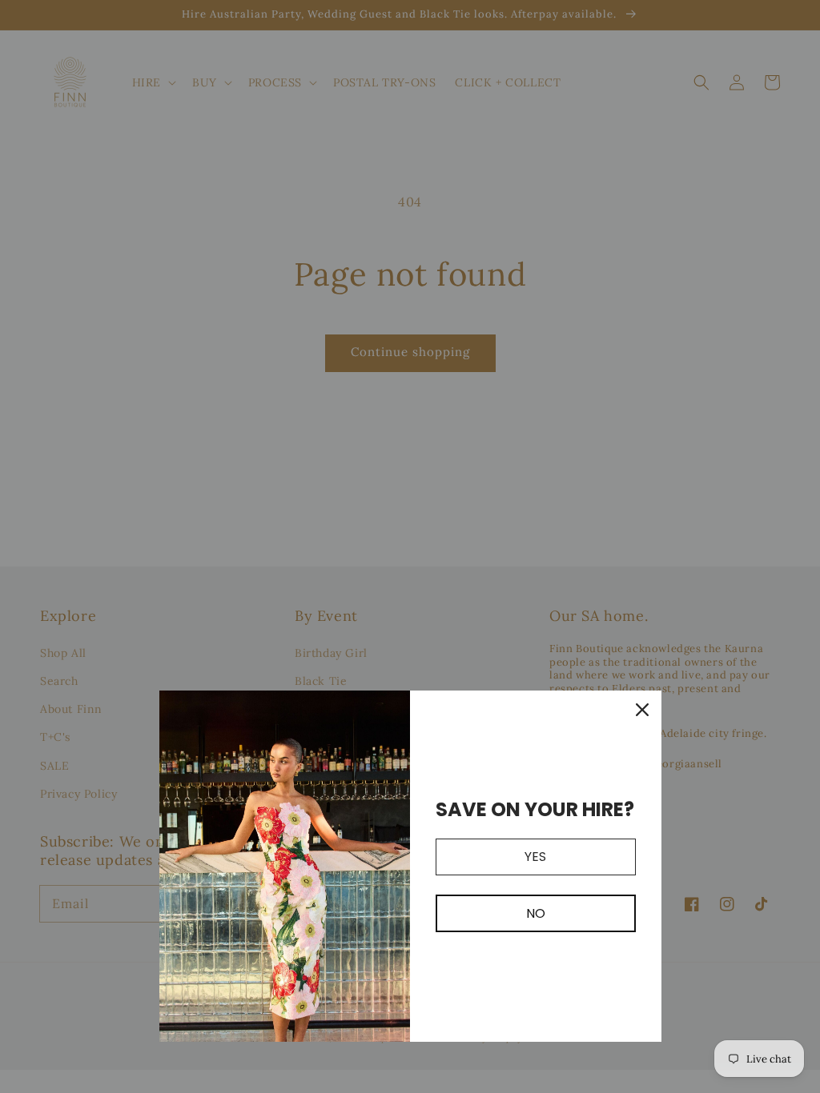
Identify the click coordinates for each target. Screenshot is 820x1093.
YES (535, 856)
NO (535, 913)
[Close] (642, 710)
